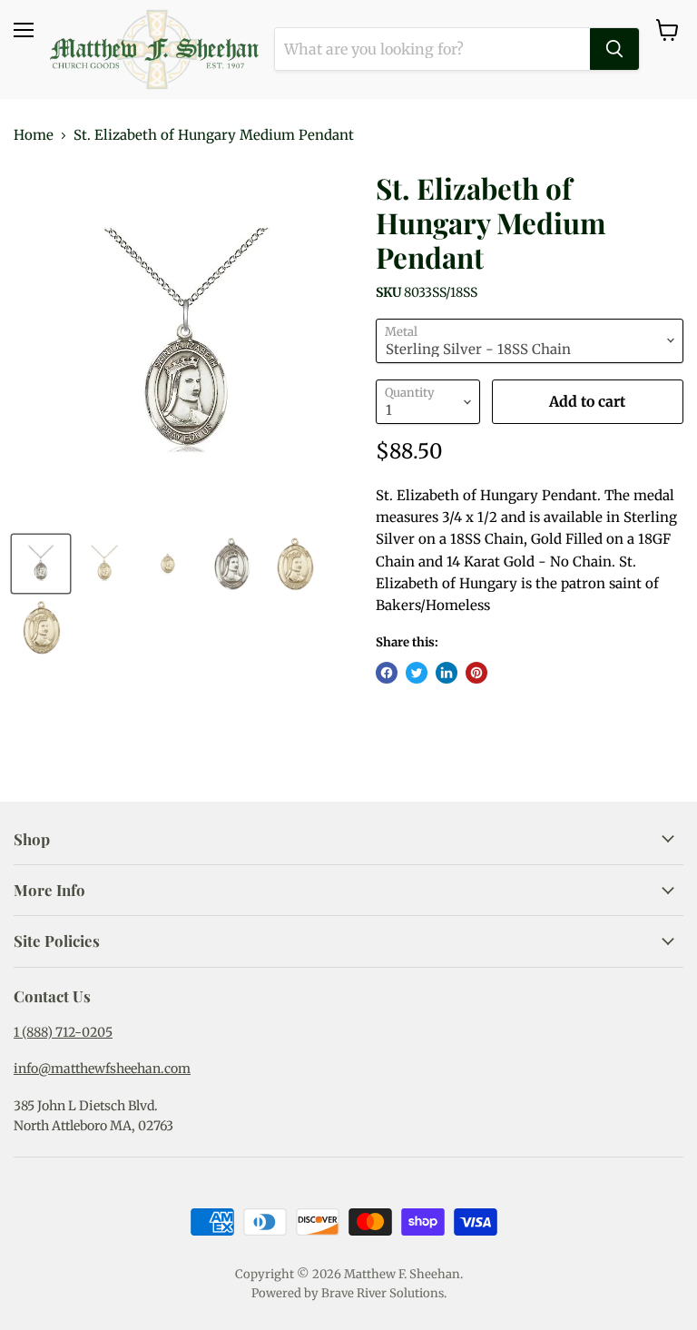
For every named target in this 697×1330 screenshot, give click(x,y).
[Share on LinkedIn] (446, 673)
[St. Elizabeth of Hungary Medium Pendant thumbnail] (41, 564)
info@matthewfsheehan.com (102, 1068)
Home (34, 135)
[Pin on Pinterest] (476, 673)
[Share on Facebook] (387, 673)
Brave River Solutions (382, 1293)
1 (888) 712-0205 (63, 1032)
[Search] (614, 49)
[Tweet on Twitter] (416, 673)
